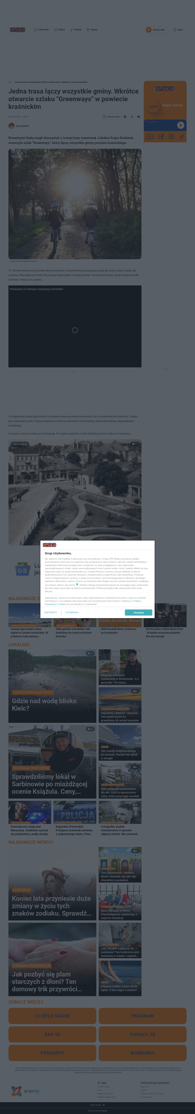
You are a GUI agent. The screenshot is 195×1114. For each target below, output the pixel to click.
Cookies (62, 604)
